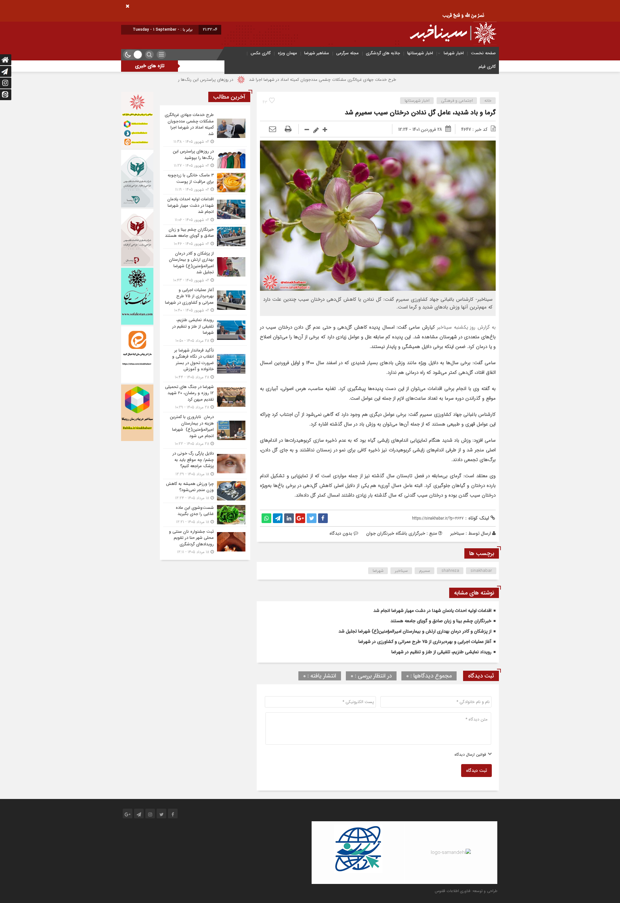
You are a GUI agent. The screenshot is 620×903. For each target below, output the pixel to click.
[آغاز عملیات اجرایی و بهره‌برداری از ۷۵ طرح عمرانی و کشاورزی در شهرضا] (205, 300)
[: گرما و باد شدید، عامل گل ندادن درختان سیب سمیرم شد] (272, 129)
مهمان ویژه (287, 53)
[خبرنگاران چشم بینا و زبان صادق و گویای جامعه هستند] (205, 236)
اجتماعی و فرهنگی (457, 100)
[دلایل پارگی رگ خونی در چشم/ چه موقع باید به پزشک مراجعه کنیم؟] (205, 464)
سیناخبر (457, 533)
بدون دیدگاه (340, 533)
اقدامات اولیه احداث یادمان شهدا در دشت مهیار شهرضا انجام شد (432, 610)
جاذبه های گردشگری (383, 53)
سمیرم (424, 570)
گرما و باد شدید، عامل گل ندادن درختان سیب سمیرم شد (420, 113)
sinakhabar (481, 570)
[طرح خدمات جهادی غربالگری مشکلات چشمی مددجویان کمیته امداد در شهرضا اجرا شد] (205, 128)
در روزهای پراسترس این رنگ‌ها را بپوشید (249, 79)
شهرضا (378, 570)
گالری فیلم (487, 66)
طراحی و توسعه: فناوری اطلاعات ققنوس (466, 891)
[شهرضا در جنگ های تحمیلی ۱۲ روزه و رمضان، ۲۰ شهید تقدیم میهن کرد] (205, 397)
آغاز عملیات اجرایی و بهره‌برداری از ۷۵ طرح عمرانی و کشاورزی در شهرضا (424, 641)
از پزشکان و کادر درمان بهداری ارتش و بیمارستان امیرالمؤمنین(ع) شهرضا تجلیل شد (414, 631)
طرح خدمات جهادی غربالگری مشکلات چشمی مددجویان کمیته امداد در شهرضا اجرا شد (374, 79)
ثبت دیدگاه (476, 770)
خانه (487, 100)
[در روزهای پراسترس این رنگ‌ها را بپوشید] (205, 158)
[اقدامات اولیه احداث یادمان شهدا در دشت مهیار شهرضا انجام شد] (205, 209)
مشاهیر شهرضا (316, 53)
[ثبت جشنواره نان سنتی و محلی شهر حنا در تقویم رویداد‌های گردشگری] (205, 541)
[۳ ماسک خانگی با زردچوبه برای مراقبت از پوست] (205, 182)
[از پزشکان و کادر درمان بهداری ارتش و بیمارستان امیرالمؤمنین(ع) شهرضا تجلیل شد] (205, 267)
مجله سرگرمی (347, 53)
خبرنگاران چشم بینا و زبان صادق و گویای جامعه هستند (440, 621)
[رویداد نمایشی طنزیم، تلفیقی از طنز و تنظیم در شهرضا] (205, 330)
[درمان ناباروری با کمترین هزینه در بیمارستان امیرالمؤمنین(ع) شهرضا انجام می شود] (205, 430)
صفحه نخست (483, 53)
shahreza (450, 570)
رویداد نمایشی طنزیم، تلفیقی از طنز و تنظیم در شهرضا (441, 652)
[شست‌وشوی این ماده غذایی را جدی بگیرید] (205, 515)
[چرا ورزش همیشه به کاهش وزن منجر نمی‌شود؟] (205, 491)
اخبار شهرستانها (420, 53)
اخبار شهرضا (454, 53)
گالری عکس (261, 53)
